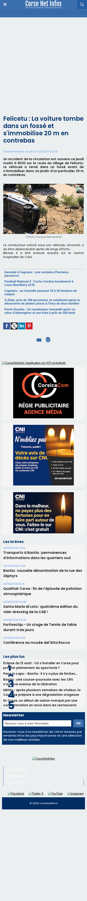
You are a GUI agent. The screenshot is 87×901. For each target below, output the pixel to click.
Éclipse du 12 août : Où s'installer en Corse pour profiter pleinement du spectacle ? (41, 665)
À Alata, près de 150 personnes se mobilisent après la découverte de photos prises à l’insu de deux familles (42, 301)
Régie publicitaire (16, 769)
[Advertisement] (43, 62)
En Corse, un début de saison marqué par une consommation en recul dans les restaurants (40, 702)
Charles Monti (12, 151)
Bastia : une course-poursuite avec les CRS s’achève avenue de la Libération (38, 681)
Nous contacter (15, 782)
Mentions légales (16, 776)
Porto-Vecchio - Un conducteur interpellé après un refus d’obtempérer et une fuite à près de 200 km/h (39, 311)
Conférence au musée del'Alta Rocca (36, 642)
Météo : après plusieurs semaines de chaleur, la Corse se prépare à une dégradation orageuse (42, 692)
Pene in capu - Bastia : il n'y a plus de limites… (40, 674)
